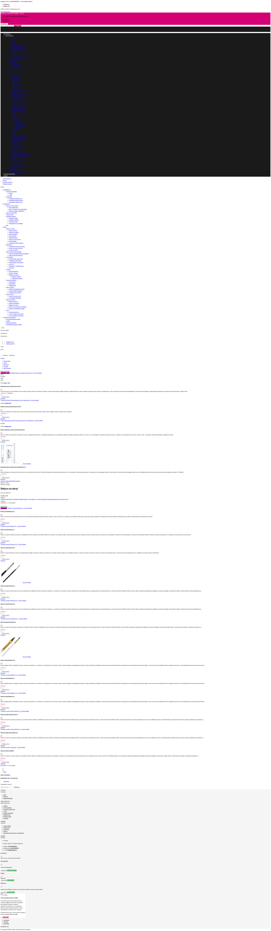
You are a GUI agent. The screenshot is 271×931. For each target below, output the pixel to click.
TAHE (13, 43)
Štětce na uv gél (16, 153)
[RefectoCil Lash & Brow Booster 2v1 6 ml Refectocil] (15, 400)
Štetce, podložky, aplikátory (19, 59)
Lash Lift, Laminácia (14, 60)
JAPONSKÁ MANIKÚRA (18, 145)
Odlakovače (15, 133)
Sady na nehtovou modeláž (17, 99)
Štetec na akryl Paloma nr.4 (8, 586)
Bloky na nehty (16, 78)
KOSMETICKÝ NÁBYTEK (13, 165)
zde (16, 914)
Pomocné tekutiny (15, 128)
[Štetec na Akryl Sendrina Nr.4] (9, 619)
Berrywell (6, 365)
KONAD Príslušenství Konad (19, 137)
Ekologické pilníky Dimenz (19, 90)
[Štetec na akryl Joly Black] (8, 747)
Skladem (10, 342)
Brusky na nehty (16, 98)
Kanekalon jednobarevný (19, 48)
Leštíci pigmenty (16, 119)
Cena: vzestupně (42, 499)
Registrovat (6, 6)
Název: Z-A (35, 499)
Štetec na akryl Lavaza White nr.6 (9, 732)
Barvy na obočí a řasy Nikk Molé (20, 57)
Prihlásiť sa (17, 787)
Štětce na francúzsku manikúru (20, 154)
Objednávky (6, 828)
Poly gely (14, 115)
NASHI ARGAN (7, 368)
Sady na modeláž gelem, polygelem (22, 101)
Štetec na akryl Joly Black (7, 750)
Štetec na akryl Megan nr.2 (7, 511)
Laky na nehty (14, 135)
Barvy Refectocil (16, 55)
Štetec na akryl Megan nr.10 (8, 660)
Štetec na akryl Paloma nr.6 (8, 604)
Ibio (10, 73)
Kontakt (3, 1)
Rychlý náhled (37, 373)
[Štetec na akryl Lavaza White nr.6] (11, 729)
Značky (3, 358)
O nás (5, 811)
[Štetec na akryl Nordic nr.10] (9, 544)
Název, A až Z (28, 499)
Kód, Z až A (65, 499)
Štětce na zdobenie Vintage (19, 156)
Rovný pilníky (15, 83)
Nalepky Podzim (19, 124)
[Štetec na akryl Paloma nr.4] (11, 582)
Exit (1, 917)
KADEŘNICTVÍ (11, 37)
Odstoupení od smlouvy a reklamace (13, 833)
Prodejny (5, 818)
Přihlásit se (6, 4)
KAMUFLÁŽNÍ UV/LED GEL (19, 106)
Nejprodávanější (5, 371)
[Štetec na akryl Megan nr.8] (9, 675)
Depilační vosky (16, 66)
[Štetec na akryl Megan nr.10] (11, 657)
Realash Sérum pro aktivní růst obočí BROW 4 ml (13, 467)
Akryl (11, 158)
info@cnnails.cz (27, 1)
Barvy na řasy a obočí (16, 53)
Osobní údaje (7, 826)
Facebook (6, 781)
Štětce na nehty (14, 147)
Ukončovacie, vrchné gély (19, 110)
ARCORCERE (6, 361)
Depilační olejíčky (17, 67)
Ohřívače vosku (16, 69)
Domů (8, 36)
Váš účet (3, 821)
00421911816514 (14, 1)
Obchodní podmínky (9, 174)
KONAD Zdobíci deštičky (18, 138)
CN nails (5, 366)
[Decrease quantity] (270, 930)
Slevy (4, 795)
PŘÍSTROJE (13, 92)
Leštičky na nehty (17, 80)
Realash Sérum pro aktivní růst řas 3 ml (11, 386)
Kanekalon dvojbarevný (18, 46)
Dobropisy (6, 829)
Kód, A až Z (59, 499)
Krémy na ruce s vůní (18, 144)
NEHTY (9, 75)
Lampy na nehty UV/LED (18, 96)
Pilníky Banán (15, 89)
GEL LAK (14, 112)
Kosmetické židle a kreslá (16, 167)
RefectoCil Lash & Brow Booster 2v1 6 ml (11, 406)
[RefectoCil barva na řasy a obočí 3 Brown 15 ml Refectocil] (17, 420)
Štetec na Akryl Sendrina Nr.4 (8, 622)
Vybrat (3, 497)
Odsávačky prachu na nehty (20, 94)
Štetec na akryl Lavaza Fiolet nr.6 (9, 714)
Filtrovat (2, 501)
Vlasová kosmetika (15, 39)
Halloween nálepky (20, 126)
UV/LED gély (13, 105)
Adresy (5, 831)
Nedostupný (10, 344)
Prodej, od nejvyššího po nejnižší (9, 499)
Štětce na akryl (16, 149)
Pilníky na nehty (14, 76)
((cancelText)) (4, 870)
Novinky (5, 796)
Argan (13, 41)
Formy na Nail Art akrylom (19, 161)
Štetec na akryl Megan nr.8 (7, 678)
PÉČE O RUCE (14, 142)
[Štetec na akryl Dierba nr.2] (9, 526)
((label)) (3, 878)
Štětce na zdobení (17, 151)
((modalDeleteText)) (12, 870)
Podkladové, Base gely (18, 108)
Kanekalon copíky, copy (18, 50)
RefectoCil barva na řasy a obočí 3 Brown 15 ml (13, 429)
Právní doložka (7, 808)
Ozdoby (12, 117)
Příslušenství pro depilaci (19, 71)
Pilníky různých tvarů (18, 87)
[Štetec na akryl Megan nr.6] (9, 693)
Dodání (5, 176)
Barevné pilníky (16, 82)
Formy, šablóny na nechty (19, 163)
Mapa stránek (7, 816)
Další (5, 772)
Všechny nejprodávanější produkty (11, 481)
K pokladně (4, 24)
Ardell (5, 363)
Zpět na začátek (6, 775)
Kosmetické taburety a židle (17, 172)
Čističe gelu (15, 129)
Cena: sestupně (51, 499)
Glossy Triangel (16, 121)
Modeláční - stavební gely (19, 114)
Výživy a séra (12, 62)
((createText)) (10, 880)
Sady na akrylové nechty (19, 103)
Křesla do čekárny (14, 170)
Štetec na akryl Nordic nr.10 (8, 547)
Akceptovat (5, 917)
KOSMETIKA (10, 51)
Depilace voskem (15, 64)
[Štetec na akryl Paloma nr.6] (9, 600)
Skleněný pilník (16, 85)
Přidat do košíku (5, 396)
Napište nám (6, 815)
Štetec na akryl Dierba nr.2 (7, 529)
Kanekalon (13, 44)
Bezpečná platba (8, 813)
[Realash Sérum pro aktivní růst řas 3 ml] (21, 373)
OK (2, 327)
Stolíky (11, 169)
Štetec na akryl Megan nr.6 (7, 696)
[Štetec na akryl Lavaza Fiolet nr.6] (10, 711)
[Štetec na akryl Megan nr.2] (15, 508)
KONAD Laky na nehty (18, 140)
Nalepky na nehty (18, 122)
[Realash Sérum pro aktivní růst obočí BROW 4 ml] (11, 464)
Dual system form (17, 160)
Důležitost (21, 499)
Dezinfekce (15, 131)
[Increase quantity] (270, 0)
